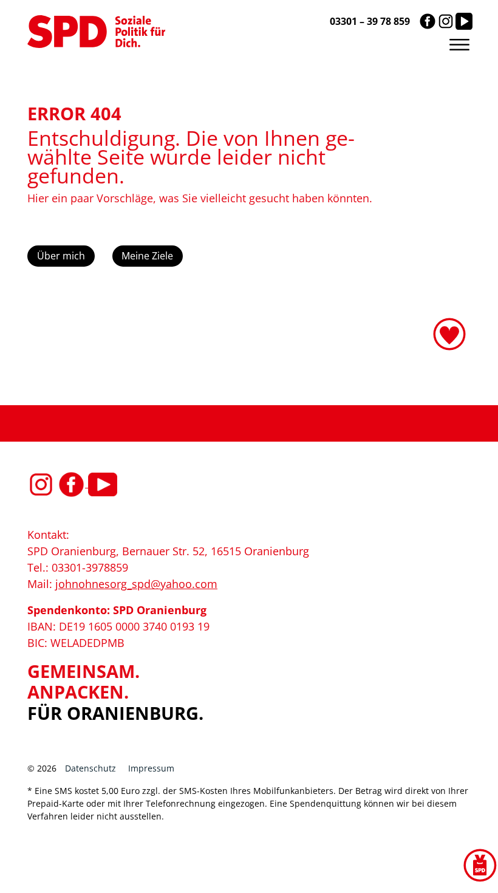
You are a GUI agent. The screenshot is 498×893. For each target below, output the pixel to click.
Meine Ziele (147, 255)
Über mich (61, 255)
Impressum (151, 768)
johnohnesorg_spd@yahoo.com (136, 584)
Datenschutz (90, 768)
